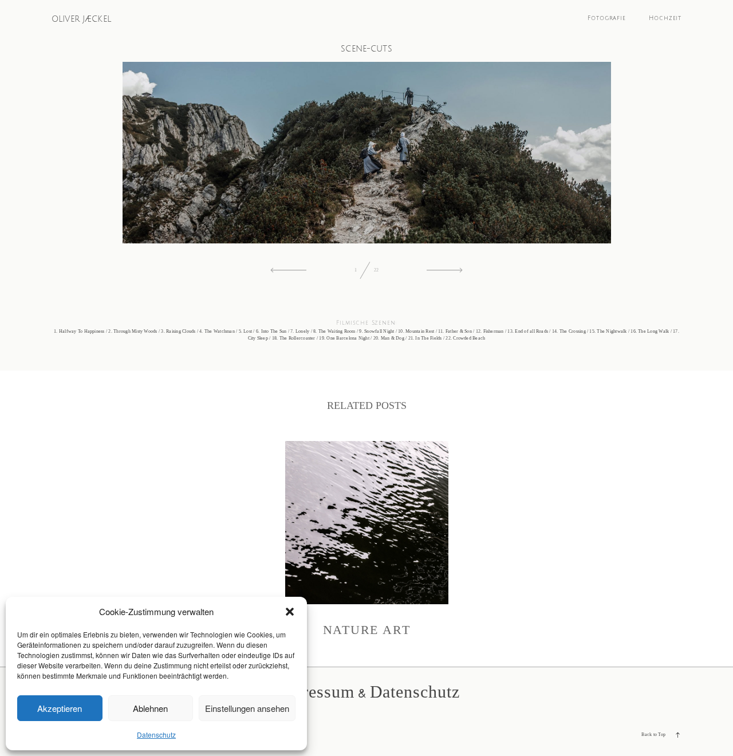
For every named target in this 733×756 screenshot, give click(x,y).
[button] (289, 611)
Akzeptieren (59, 708)
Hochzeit (665, 18)
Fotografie (607, 18)
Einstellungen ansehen (247, 708)
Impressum (313, 691)
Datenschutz (156, 734)
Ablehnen (150, 708)
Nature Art (366, 539)
